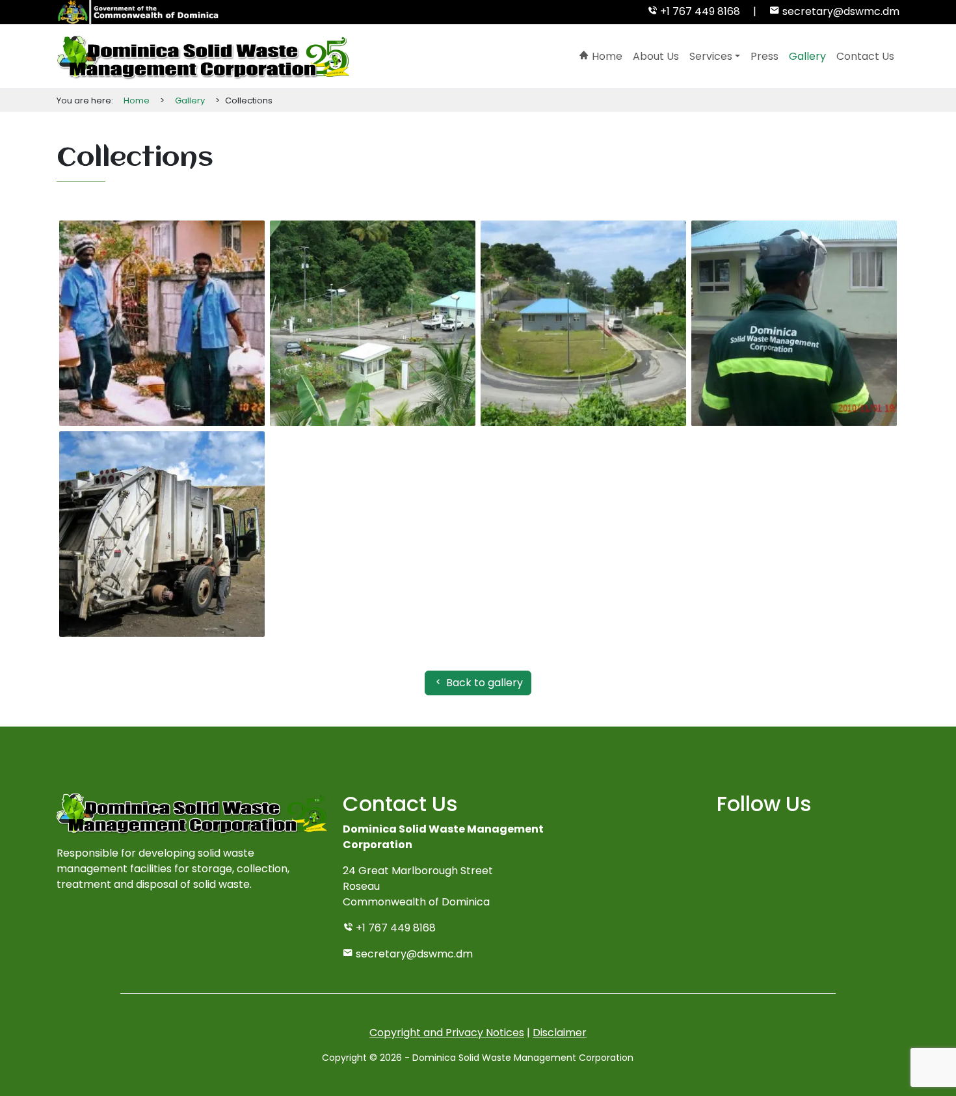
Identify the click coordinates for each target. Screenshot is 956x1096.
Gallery (807, 56)
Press (764, 56)
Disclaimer (560, 1032)
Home (605, 56)
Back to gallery (483, 682)
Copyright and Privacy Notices (446, 1032)
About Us (656, 56)
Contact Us (865, 56)
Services (710, 56)
